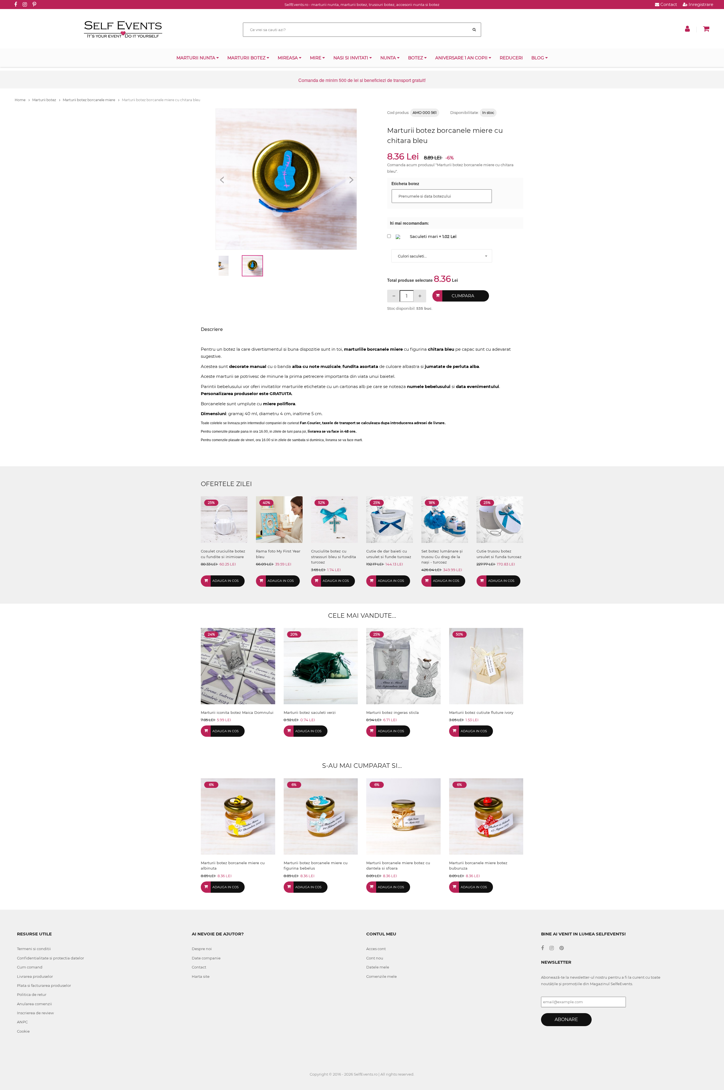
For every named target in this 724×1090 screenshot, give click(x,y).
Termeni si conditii (34, 948)
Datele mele (377, 967)
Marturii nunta (196, 57)
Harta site (201, 976)
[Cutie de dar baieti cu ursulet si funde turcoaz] (389, 519)
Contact (668, 4)
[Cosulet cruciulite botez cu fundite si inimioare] (224, 519)
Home (20, 100)
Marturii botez (247, 57)
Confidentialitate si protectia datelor (50, 958)
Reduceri (511, 57)
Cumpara (463, 295)
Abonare (566, 1019)
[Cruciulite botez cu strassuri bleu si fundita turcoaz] (334, 519)
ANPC (22, 1022)
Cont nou (374, 958)
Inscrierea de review (35, 1013)
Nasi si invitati (351, 57)
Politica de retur (31, 994)
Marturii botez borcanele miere (89, 100)
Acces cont (376, 948)
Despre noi (202, 948)
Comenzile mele (381, 976)
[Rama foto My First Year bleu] (279, 519)
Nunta (388, 57)
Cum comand (29, 967)
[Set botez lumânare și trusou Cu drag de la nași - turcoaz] (444, 519)
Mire (316, 57)
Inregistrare (700, 4)
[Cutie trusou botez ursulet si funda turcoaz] (500, 519)
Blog (538, 57)
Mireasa (288, 57)
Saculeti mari (424, 236)
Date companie (206, 958)
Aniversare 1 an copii (462, 57)
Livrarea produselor (35, 976)
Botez (416, 57)
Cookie (23, 1031)
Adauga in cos (225, 581)
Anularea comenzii (34, 1004)
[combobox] (442, 256)
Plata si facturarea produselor (44, 985)
